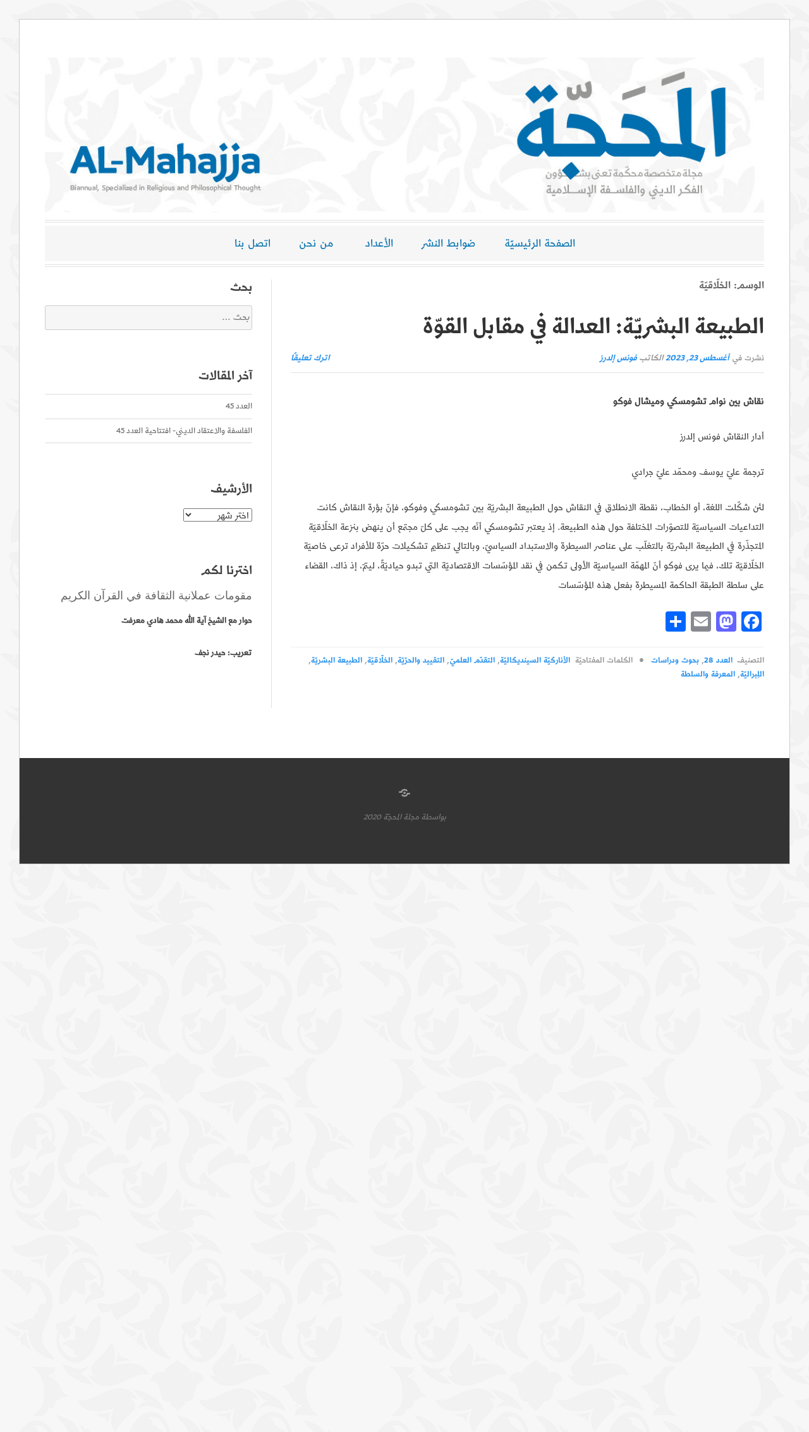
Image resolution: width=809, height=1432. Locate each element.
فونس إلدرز (618, 358)
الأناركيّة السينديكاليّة (535, 660)
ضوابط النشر (449, 243)
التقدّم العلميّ (472, 660)
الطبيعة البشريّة (336, 660)
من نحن (316, 243)
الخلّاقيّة (379, 660)
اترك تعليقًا (310, 358)
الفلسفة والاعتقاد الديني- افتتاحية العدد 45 (184, 431)
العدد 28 (718, 660)
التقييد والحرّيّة (421, 660)
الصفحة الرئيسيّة (539, 243)
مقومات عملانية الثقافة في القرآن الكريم (156, 595)
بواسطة (433, 817)
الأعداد (379, 243)
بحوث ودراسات (675, 660)
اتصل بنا (252, 243)
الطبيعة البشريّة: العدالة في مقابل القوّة (593, 327)
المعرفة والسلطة (708, 674)
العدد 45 (239, 406)
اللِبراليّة (752, 674)
